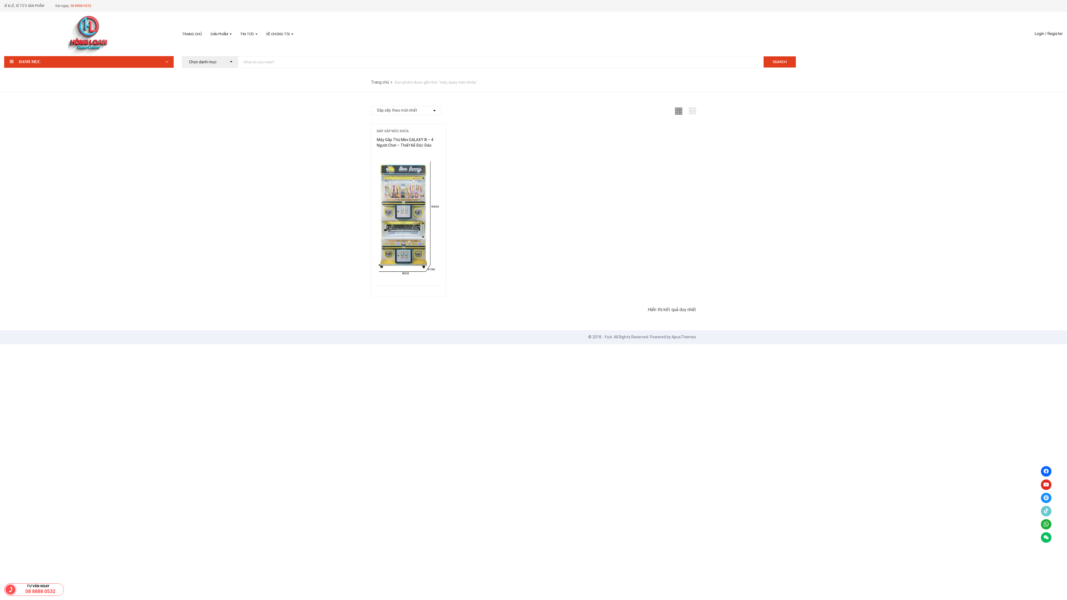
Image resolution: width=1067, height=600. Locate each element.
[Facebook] (1046, 471)
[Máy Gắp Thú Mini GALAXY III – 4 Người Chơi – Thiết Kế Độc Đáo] (408, 157)
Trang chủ (192, 34)
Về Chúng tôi (278, 34)
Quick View (408, 271)
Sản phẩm (219, 34)
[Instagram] (1046, 498)
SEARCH (779, 62)
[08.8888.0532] (10, 589)
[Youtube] (1046, 484)
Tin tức (247, 34)
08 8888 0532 (40, 591)
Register (1055, 33)
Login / (1041, 33)
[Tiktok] (1046, 511)
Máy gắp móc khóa (393, 131)
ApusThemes (684, 337)
